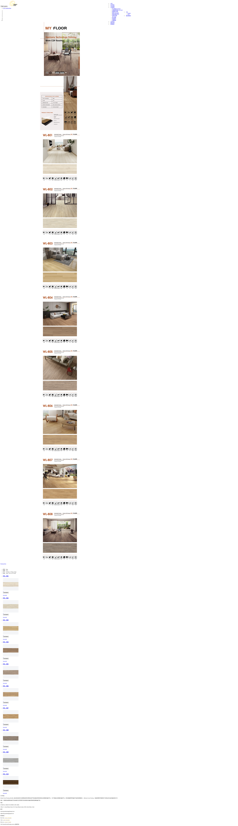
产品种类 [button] (112, 7)
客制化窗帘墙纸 (115, 13)
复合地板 (114, 17)
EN (232, 2)
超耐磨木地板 (115, 11)
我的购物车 (128, 15)
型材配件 (114, 18)
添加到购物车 (5, 592)
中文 (234, 2)
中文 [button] (127, 12)
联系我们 (112, 24)
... (3, 591)
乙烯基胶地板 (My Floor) (117, 10)
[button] (2, 563)
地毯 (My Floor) (115, 12)
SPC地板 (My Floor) (116, 8)
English (129, 13)
